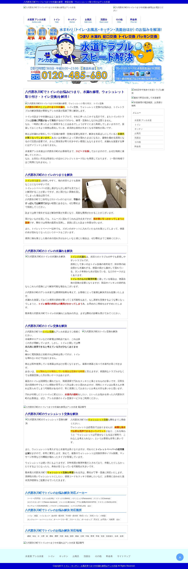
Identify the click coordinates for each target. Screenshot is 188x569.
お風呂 (76, 556)
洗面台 (87, 556)
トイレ (44, 107)
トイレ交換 (48, 331)
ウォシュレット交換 (98, 419)
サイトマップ (123, 556)
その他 (98, 556)
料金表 (109, 556)
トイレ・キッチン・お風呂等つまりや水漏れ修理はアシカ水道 (90, 566)
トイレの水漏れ (78, 256)
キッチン (63, 556)
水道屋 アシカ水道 (34, 556)
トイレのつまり (33, 180)
